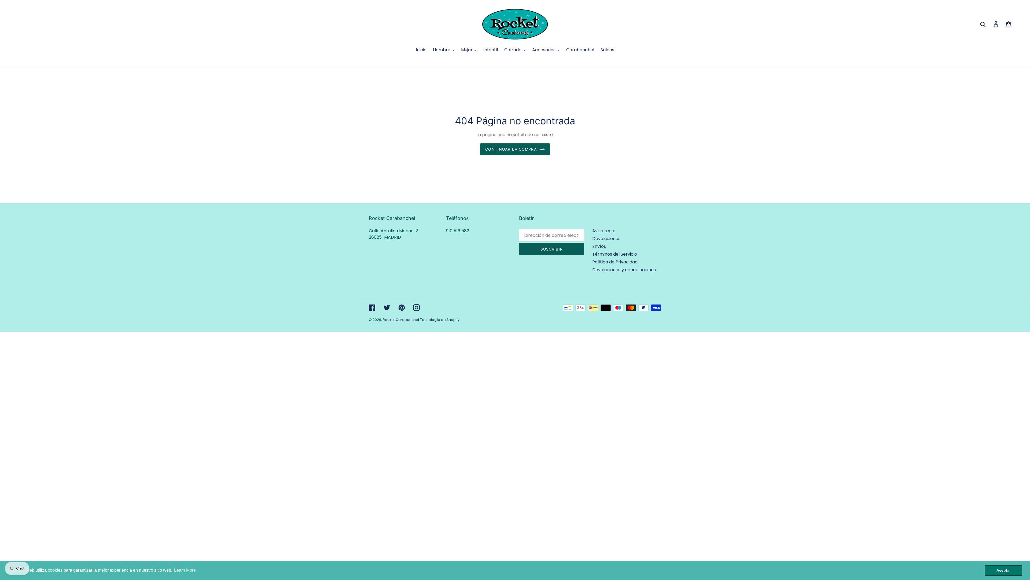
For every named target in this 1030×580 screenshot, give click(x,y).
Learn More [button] (185, 570)
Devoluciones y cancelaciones (624, 270)
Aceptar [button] (1003, 570)
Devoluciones (606, 238)
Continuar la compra (510, 149)
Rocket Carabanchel (401, 319)
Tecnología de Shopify (439, 319)
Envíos (599, 246)
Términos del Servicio (614, 254)
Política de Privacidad (615, 262)
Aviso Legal (603, 231)
